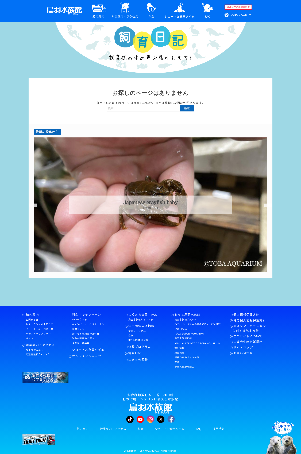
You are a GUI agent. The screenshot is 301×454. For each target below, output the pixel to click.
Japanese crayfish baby (150, 202)
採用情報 (179, 348)
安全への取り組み (184, 367)
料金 (141, 429)
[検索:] (150, 108)
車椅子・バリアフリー (38, 333)
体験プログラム (139, 346)
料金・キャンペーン (86, 314)
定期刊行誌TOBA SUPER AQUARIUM (189, 331)
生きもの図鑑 (138, 359)
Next (265, 205)
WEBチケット (79, 319)
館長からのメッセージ (187, 357)
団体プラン (78, 329)
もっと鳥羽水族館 (187, 314)
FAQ (198, 429)
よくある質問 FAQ (143, 314)
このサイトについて (248, 336)
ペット (29, 338)
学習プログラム (137, 330)
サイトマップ (243, 347)
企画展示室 (32, 319)
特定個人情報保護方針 (249, 320)
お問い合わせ (243, 353)
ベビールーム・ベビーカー (41, 329)
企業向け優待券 (81, 343)
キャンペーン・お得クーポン (88, 324)
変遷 (177, 362)
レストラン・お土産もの (39, 324)
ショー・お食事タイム (88, 349)
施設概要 (179, 352)
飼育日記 (134, 353)
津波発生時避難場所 (248, 342)
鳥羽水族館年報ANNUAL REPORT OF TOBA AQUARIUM (198, 341)
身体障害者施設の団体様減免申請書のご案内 (85, 336)
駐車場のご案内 (34, 349)
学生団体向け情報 (141, 326)
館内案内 (32, 314)
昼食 (130, 335)
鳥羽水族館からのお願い (142, 319)
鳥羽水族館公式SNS (186, 319)
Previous (31, 205)
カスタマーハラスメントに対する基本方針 (251, 328)
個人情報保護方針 (246, 314)
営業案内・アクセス (40, 345)
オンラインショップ (86, 356)
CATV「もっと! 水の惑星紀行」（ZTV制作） (199, 324)
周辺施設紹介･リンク (38, 354)
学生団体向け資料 (138, 340)
